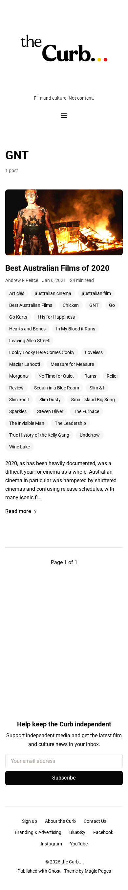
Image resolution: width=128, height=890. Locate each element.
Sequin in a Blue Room (56, 387)
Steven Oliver (50, 411)
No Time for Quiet (56, 376)
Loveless (94, 352)
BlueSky (77, 832)
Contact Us (95, 821)
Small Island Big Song (93, 399)
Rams (90, 376)
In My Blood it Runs (75, 328)
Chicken (71, 305)
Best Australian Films (30, 305)
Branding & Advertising (38, 832)
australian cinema (53, 293)
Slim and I (19, 399)
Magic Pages (98, 871)
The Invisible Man (26, 423)
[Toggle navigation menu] (64, 115)
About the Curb (60, 821)
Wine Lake (19, 446)
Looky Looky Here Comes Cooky (42, 352)
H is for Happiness (56, 317)
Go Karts (18, 317)
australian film (96, 293)
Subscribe (64, 778)
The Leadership (70, 423)
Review (16, 387)
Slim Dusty (50, 399)
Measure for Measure (72, 364)
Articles (16, 293)
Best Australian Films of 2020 (57, 268)
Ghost (54, 871)
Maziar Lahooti (24, 364)
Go (112, 305)
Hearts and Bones (27, 328)
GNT (93, 305)
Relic (111, 376)
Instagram (51, 843)
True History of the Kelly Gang (39, 435)
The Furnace (86, 411)
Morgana (18, 376)
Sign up (29, 821)
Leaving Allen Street (29, 340)
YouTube (79, 843)
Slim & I (97, 387)
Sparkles (18, 411)
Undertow (90, 435)
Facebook (103, 832)
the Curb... (72, 861)
